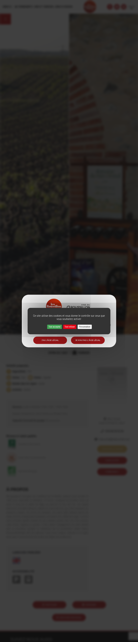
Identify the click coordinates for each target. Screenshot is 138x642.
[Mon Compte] (123, 6)
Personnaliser (84, 326)
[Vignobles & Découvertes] (117, 6)
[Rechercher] (110, 6)
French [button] (131, 6)
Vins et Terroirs (44, 6)
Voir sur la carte (112, 449)
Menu (6, 6)
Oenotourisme (63, 6)
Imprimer (91, 604)
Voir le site (112, 460)
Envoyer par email (71, 617)
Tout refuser (70, 326)
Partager (51, 604)
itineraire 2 (112, 471)
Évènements (25, 6)
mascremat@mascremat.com (114, 439)
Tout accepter (55, 326)
